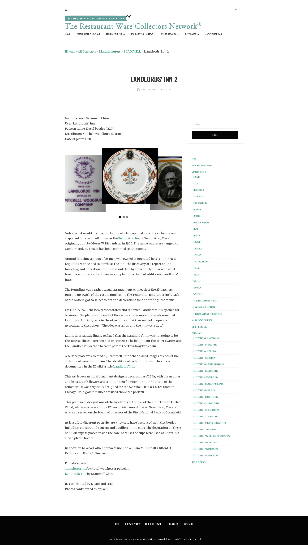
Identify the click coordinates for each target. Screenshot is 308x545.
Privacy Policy (132, 524)
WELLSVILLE (197, 294)
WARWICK (197, 287)
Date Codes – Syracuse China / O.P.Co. (209, 422)
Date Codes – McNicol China (205, 396)
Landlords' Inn (124, 366)
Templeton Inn (129, 238)
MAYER (195, 229)
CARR (195, 183)
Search (215, 134)
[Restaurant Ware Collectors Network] (133, 23)
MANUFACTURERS (114, 34)
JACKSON (197, 216)
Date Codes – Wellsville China (206, 455)
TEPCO (196, 268)
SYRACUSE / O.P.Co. (201, 261)
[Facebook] (236, 9)
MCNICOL (197, 235)
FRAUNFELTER (198, 190)
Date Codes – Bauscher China (206, 338)
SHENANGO (197, 248)
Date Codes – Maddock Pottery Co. (208, 383)
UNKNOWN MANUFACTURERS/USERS (207, 313)
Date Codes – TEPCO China (204, 429)
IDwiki (70, 51)
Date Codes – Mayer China (204, 390)
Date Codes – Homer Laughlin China (208, 364)
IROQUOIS (197, 209)
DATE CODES (190, 34)
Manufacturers (110, 51)
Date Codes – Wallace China (205, 442)
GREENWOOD (198, 196)
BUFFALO (196, 177)
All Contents (87, 51)
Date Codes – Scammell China (206, 403)
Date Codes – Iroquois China (205, 370)
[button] (120, 217)
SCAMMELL (132, 51)
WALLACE (196, 281)
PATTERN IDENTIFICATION (88, 34)
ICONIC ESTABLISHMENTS (143, 34)
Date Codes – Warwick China (205, 449)
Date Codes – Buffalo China (205, 344)
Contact (188, 524)
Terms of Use (173, 524)
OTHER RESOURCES (170, 34)
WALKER (196, 274)
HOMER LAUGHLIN (200, 203)
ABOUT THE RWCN (213, 34)
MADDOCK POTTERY (201, 222)
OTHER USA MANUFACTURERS (205, 300)
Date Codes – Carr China (204, 357)
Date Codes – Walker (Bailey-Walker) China (211, 435)
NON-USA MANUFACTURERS (204, 307)
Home (67, 34)
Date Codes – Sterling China (205, 416)
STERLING (197, 255)
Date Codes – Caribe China (204, 351)
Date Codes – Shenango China (206, 409)
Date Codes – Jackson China (205, 377)
